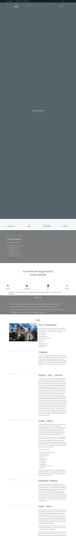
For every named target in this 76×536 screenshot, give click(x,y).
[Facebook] (63, 1)
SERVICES (29, 5)
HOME (24, 5)
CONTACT (40, 5)
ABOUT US (35, 5)
